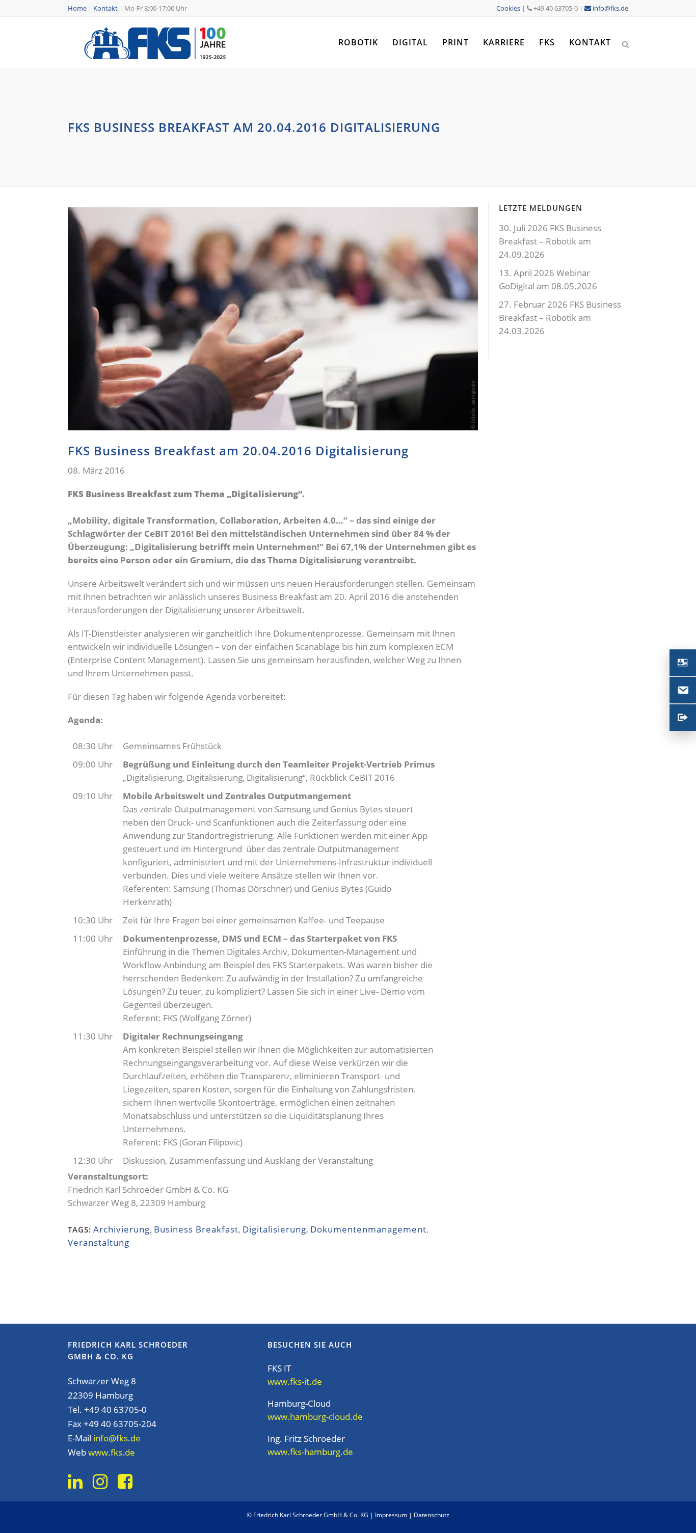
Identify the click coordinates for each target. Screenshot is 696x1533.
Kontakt (105, 8)
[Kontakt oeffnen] (683, 662)
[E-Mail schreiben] (683, 690)
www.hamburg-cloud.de (315, 1416)
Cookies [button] (508, 8)
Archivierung (121, 1229)
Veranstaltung (98, 1242)
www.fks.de (111, 1452)
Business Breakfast (196, 1229)
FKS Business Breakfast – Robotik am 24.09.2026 (550, 241)
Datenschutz (431, 1515)
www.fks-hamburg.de (310, 1452)
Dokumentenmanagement (368, 1229)
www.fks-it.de (294, 1381)
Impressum (391, 1515)
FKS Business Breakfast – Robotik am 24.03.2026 (560, 317)
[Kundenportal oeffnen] (683, 717)
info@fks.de (609, 8)
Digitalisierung (274, 1229)
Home (77, 8)
